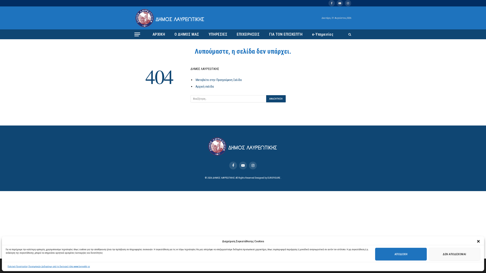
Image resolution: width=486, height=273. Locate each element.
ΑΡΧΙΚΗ (159, 34)
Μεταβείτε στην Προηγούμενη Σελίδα (219, 80)
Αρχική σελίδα (205, 86)
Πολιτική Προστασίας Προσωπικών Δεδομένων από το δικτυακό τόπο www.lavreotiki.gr (49, 266)
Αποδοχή (400, 254)
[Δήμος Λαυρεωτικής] (170, 18)
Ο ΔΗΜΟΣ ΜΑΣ (186, 34)
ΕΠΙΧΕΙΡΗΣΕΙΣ (248, 34)
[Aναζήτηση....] (349, 34)
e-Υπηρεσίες (323, 34)
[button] (478, 241)
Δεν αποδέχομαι (454, 254)
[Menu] (137, 34)
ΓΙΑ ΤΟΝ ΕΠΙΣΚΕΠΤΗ (286, 34)
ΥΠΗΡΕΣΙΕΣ (218, 34)
